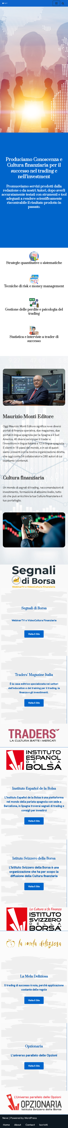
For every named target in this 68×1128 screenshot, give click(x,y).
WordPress (30, 1118)
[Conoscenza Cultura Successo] (4, 3)
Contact (30, 1124)
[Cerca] (63, 3)
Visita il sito (34, 702)
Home (6, 1124)
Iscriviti (43, 1124)
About (17, 1124)
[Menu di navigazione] (56, 3)
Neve (5, 1118)
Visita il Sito (34, 634)
